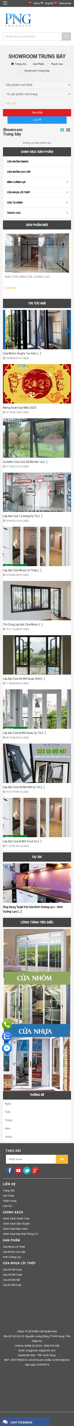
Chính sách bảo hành (15, 1228)
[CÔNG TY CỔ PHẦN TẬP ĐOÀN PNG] (18, 20)
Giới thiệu (8, 1195)
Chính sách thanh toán (16, 1218)
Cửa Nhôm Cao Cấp (19, 172)
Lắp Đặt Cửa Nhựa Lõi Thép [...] (22, 570)
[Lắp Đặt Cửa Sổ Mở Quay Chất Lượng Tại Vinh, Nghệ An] (37, 655)
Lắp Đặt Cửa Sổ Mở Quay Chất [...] (24, 678)
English (49, 3)
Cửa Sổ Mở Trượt (12, 1274)
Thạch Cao (57, 63)
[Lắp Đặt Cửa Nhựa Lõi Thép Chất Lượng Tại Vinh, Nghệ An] (37, 546)
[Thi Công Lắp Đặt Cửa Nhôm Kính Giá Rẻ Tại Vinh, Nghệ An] (37, 600)
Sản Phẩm (38, 63)
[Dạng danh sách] (62, 130)
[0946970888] (7, 1024)
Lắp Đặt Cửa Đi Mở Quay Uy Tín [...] (24, 732)
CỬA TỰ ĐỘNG (15, 202)
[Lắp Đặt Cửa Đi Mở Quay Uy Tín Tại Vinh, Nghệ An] (37, 709)
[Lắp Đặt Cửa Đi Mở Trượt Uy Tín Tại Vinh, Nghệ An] (37, 817)
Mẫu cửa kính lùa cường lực (27, 276)
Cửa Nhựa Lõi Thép (18, 192)
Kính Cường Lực (16, 182)
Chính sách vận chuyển (16, 1223)
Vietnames (65, 3)
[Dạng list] (68, 130)
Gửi (62, 1159)
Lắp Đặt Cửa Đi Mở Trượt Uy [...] (22, 841)
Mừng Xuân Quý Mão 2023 (19, 407)
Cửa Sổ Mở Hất (11, 1279)
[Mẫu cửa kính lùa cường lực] (37, 253)
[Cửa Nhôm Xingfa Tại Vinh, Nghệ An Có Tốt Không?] (37, 329)
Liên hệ (7, 1205)
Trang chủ (20, 63)
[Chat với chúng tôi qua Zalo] (7, 1036)
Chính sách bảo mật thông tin (20, 1233)
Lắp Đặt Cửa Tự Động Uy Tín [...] (22, 516)
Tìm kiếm (37, 112)
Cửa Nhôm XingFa (18, 161)
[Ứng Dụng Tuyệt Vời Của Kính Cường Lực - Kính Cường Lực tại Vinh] (37, 883)
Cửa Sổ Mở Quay (12, 1269)
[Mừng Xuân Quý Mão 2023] (37, 384)
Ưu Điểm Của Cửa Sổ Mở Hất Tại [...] (25, 461)
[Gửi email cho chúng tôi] (7, 1048)
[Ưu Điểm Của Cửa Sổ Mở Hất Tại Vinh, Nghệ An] (37, 438)
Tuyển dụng (9, 1200)
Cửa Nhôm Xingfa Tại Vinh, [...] (22, 353)
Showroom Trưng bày (37, 70)
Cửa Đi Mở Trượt (12, 1284)
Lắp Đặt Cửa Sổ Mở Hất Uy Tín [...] (23, 787)
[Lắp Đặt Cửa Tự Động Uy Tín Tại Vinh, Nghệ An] (37, 492)
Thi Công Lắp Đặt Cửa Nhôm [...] (22, 624)
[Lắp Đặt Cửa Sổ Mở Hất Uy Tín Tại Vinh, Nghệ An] (37, 763)
